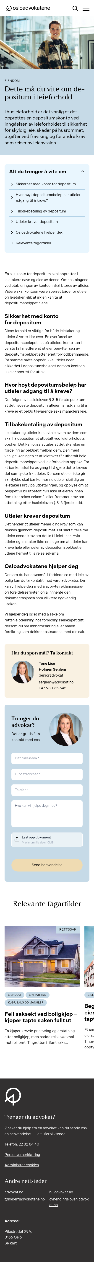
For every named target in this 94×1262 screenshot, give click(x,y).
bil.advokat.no (61, 1192)
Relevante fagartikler (33, 243)
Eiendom (12, 81)
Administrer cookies (22, 1165)
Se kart (11, 1243)
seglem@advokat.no (56, 682)
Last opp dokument (36, 837)
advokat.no (14, 1192)
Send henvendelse (47, 865)
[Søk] (75, 8)
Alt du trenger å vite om (37, 171)
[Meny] (86, 8)
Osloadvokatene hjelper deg (39, 232)
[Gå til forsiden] (28, 8)
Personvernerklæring (22, 1155)
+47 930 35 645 (52, 688)
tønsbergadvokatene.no (25, 1199)
